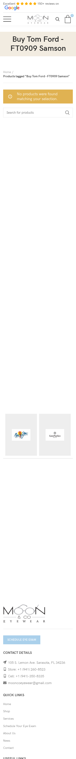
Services (8, 718)
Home (7, 72)
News (6, 740)
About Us (9, 733)
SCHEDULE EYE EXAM (21, 640)
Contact (8, 748)
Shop (6, 711)
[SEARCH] (67, 112)
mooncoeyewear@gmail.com (30, 683)
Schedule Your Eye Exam (19, 726)
